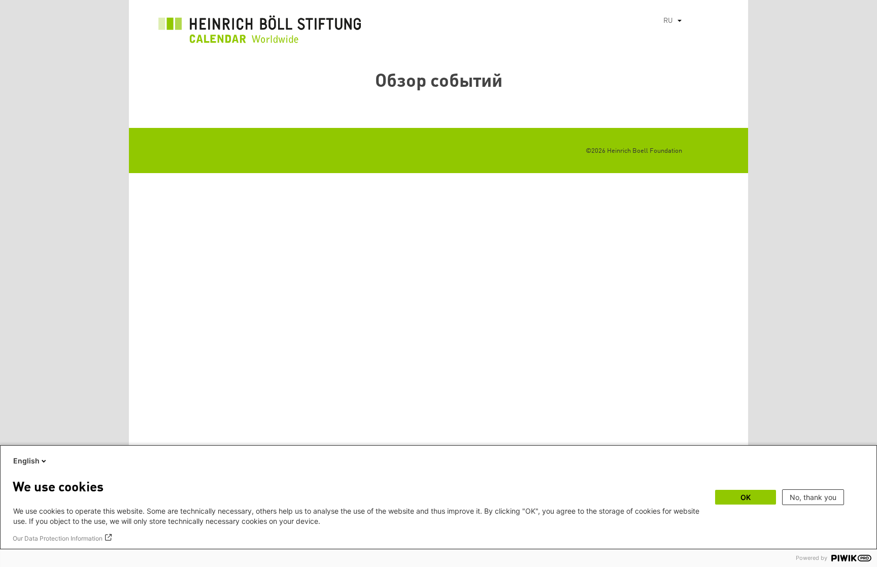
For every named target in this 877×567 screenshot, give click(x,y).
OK (745, 497)
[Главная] (259, 32)
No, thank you (813, 497)
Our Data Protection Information (58, 538)
